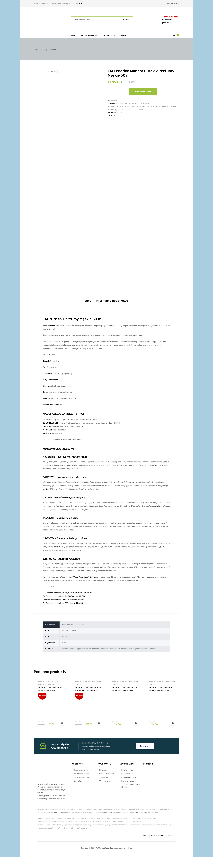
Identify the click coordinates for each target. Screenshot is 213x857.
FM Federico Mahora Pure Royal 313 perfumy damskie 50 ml (88, 688)
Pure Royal (83, 577)
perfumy (158, 506)
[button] (145, 746)
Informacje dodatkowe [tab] (111, 300)
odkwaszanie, (106, 812)
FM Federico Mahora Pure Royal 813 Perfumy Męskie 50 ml (67, 593)
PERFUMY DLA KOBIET (83, 681)
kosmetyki (41, 790)
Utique (93, 577)
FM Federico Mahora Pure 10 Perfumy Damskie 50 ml (160, 688)
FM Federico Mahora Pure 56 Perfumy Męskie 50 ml (50, 688)
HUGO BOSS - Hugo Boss (134, 110)
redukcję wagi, (142, 812)
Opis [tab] (88, 300)
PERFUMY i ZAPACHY (141, 104)
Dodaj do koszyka (142, 92)
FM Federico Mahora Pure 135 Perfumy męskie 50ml (64, 596)
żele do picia (59, 812)
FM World (118, 113)
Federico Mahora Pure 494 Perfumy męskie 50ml (63, 600)
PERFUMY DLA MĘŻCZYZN (125, 104)
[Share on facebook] (114, 115)
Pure (76, 577)
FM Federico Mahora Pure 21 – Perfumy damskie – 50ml (124, 688)
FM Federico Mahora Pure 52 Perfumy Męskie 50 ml (135, 107)
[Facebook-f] (39, 835)
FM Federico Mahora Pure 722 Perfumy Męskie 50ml (65, 603)
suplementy (52, 787)
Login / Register (171, 3)
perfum (154, 465)
